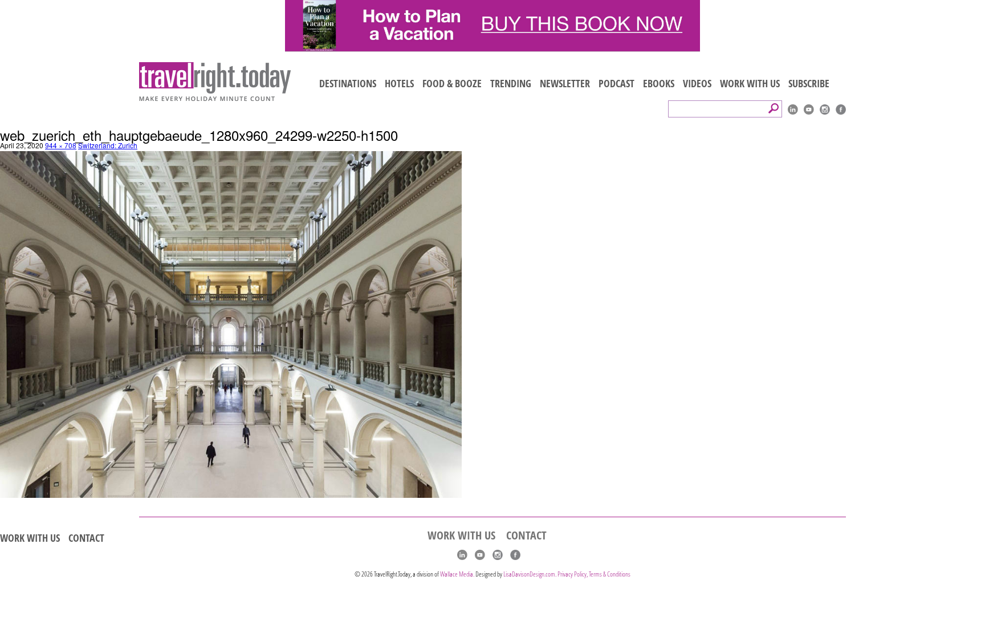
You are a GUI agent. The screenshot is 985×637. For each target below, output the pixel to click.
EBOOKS (658, 83)
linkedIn (793, 109)
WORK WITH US (750, 83)
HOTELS (399, 83)
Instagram (825, 109)
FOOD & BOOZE (452, 83)
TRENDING (510, 83)
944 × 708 (60, 145)
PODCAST (616, 83)
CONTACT (86, 538)
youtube (809, 109)
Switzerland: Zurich (107, 145)
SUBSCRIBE (808, 83)
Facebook (841, 109)
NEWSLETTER (565, 83)
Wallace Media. (457, 574)
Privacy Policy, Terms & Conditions (593, 574)
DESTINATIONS (347, 83)
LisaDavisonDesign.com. (530, 574)
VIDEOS (697, 83)
